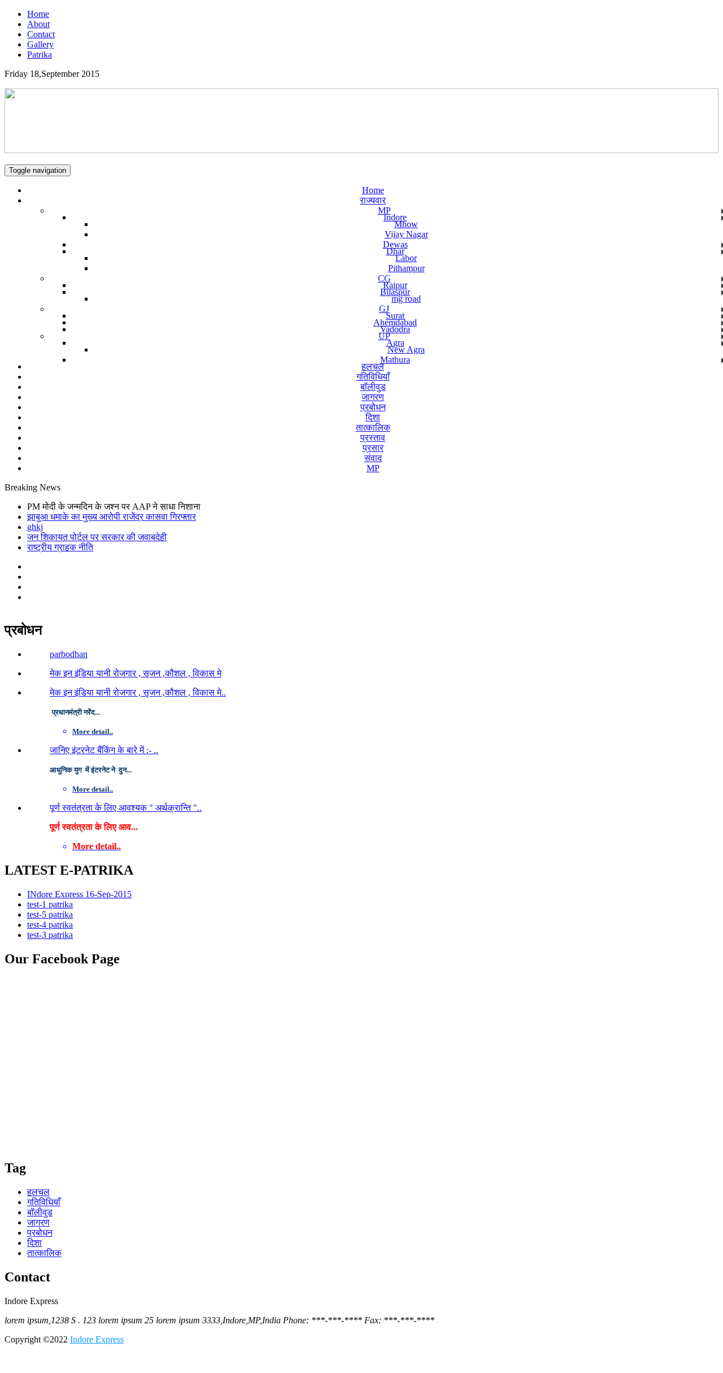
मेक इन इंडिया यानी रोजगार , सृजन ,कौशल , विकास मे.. (138, 692)
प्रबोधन (373, 407)
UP (384, 336)
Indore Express (97, 1339)
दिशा (372, 417)
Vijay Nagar (406, 234)
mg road (406, 298)
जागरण (373, 397)
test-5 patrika (50, 914)
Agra (395, 342)
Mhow (406, 224)
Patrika (39, 54)
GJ (384, 309)
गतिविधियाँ (373, 376)
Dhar (395, 251)
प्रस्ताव (372, 437)
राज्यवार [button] (373, 200)
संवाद (373, 458)
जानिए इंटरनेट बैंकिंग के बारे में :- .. (104, 750)
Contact (41, 34)
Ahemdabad (395, 322)
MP (384, 210)
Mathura (395, 359)
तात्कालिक (373, 427)
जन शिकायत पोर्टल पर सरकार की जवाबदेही (97, 537)
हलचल (373, 366)
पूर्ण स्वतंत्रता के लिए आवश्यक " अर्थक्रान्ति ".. (126, 807)
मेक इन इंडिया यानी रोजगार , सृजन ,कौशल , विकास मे (135, 673)
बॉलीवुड (373, 387)
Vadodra (395, 329)
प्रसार (373, 448)
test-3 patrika (50, 935)
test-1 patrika (50, 904)
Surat (395, 315)
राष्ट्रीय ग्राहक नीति (60, 547)
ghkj (35, 527)
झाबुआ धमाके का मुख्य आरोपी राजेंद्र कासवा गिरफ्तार (111, 517)
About (38, 24)
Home (38, 14)
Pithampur (406, 268)
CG (384, 278)
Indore (395, 217)
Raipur (395, 285)
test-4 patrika (50, 924)
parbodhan (69, 654)
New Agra (406, 349)
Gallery (40, 44)
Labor (406, 258)
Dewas (395, 244)
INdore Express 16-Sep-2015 (79, 894)
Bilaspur (395, 292)
